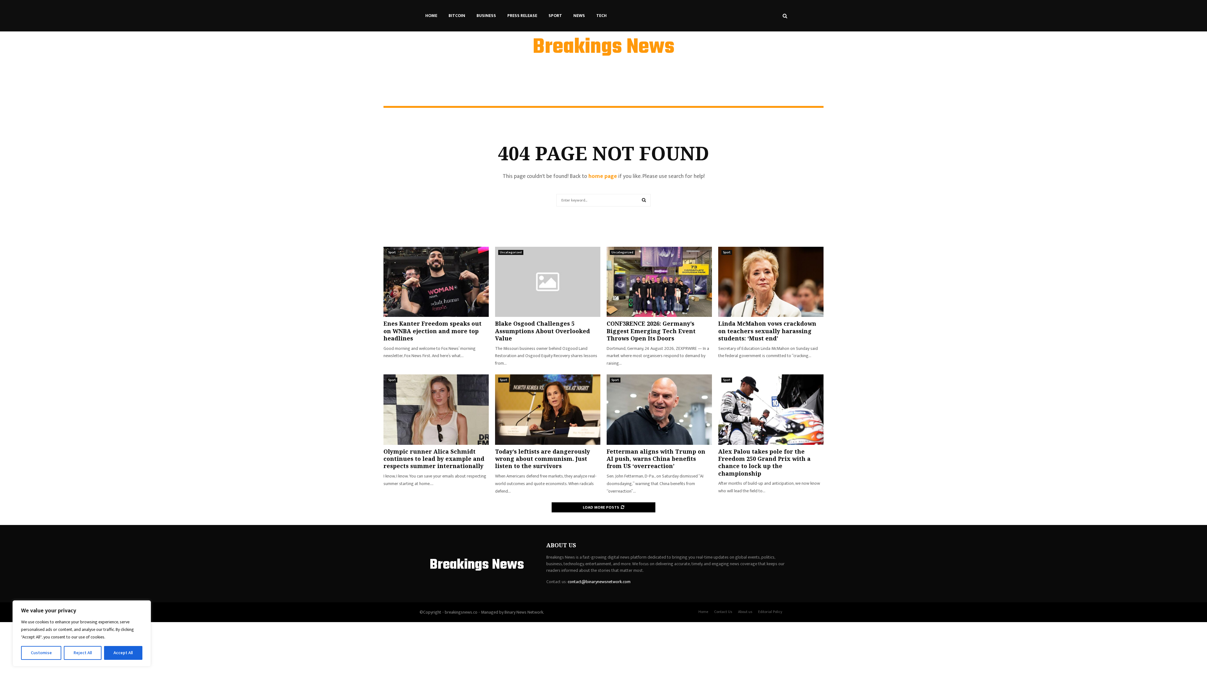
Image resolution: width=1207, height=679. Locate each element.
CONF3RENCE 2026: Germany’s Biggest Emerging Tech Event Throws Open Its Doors (651, 331)
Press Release (522, 15)
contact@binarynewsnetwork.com (599, 581)
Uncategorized (511, 252)
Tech (601, 15)
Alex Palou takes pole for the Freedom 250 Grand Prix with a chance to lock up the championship (764, 462)
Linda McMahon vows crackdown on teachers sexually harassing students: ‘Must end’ (767, 331)
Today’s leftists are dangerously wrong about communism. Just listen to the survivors (542, 459)
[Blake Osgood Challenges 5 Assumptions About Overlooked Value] (547, 282)
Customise (41, 652)
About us (745, 612)
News (579, 15)
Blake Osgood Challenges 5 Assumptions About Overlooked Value (542, 331)
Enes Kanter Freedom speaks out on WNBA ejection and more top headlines (432, 331)
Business (486, 15)
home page (602, 176)
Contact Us (723, 612)
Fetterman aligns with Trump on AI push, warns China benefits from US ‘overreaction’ (656, 459)
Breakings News (604, 47)
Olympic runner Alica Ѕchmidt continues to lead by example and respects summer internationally (433, 459)
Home (431, 15)
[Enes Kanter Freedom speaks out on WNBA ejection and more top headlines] (436, 282)
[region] (82, 633)
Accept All (123, 652)
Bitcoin (457, 15)
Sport (555, 15)
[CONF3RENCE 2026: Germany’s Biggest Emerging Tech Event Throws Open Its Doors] (659, 282)
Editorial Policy (770, 612)
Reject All (83, 652)
